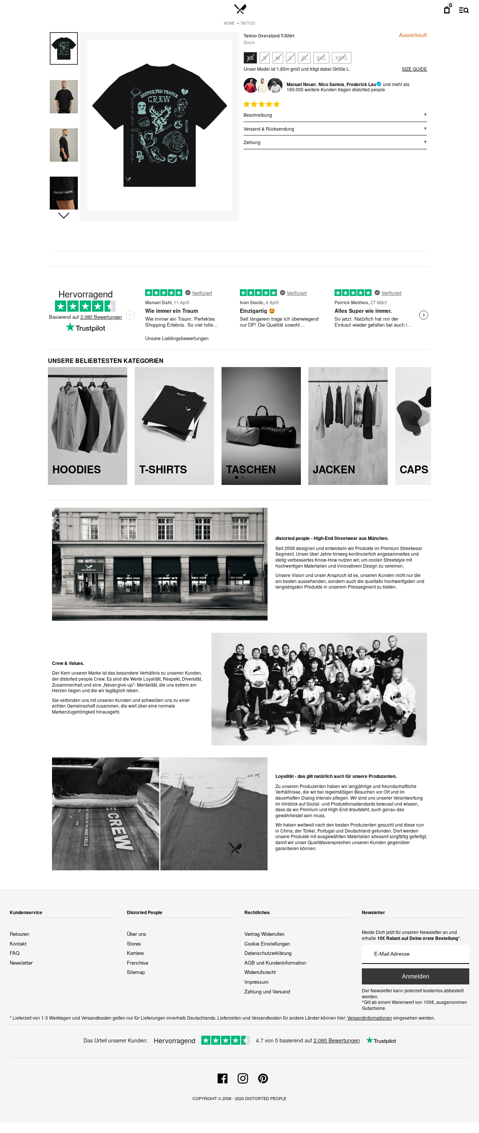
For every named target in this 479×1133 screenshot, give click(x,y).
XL (304, 57)
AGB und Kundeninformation (275, 962)
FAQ (14, 952)
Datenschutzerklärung (268, 952)
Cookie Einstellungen (267, 943)
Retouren (19, 933)
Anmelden (415, 976)
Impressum (256, 981)
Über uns (136, 933)
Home (229, 23)
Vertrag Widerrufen (264, 933)
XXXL (341, 57)
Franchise (137, 962)
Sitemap (136, 971)
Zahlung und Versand (267, 991)
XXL (321, 57)
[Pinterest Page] (263, 1077)
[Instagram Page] (243, 1077)
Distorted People (265, 1098)
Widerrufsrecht (260, 971)
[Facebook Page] (222, 1077)
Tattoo (248, 23)
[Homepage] (240, 9)
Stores (134, 943)
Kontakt (18, 943)
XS (250, 57)
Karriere (135, 952)
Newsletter (21, 962)
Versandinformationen (369, 1017)
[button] (64, 216)
